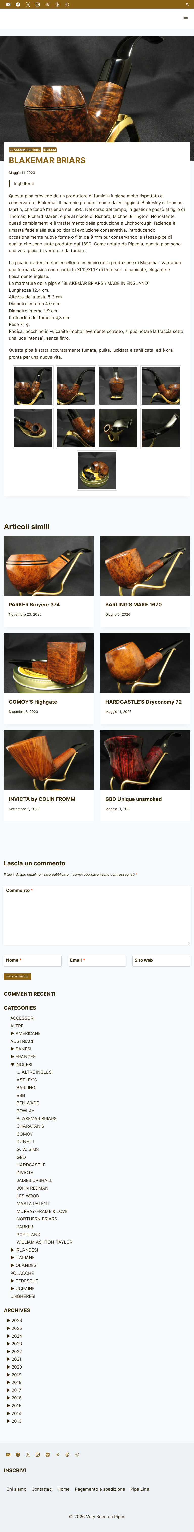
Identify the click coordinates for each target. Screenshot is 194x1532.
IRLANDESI (27, 1250)
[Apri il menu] (185, 18)
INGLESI (49, 150)
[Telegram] (47, 4)
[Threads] (57, 4)
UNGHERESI (22, 1296)
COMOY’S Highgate (33, 702)
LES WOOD (28, 1195)
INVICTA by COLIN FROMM (42, 799)
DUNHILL (26, 1141)
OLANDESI (26, 1265)
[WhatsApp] (67, 4)
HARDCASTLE (31, 1164)
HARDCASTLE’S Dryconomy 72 (143, 702)
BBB (21, 1095)
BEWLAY (25, 1110)
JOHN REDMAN (32, 1188)
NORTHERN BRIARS (37, 1218)
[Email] (8, 4)
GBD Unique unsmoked (133, 799)
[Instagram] (37, 4)
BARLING (26, 1087)
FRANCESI (26, 1056)
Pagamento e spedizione (100, 1489)
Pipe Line (139, 1489)
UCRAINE (25, 1288)
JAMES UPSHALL (35, 1180)
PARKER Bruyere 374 (34, 605)
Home (64, 1489)
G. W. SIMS (28, 1149)
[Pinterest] (47, 1454)
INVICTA (25, 1172)
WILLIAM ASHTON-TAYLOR (44, 1242)
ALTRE (16, 1025)
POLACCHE (22, 1273)
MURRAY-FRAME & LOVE (42, 1211)
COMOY (25, 1134)
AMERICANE (28, 1033)
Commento (19, 890)
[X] (27, 4)
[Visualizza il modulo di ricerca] (187, 4)
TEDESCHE (27, 1280)
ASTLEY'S (27, 1079)
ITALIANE (25, 1257)
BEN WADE (28, 1102)
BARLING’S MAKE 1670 (133, 605)
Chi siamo (16, 1489)
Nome (14, 960)
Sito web (144, 960)
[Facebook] (18, 4)
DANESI (23, 1048)
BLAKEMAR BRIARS (25, 150)
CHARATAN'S (30, 1126)
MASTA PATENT (33, 1203)
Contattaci (42, 1489)
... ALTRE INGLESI (35, 1072)
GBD (21, 1157)
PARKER (25, 1226)
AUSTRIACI (21, 1041)
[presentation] (49, 566)
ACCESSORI (22, 1018)
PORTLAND (28, 1234)
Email (77, 960)
